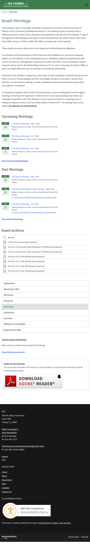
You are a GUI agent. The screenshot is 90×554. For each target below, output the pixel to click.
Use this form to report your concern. (54, 522)
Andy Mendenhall (9, 432)
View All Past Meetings (12, 219)
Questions (9, 312)
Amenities (9, 283)
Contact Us (7, 491)
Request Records (12, 330)
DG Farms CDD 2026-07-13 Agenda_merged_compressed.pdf (35, 212)
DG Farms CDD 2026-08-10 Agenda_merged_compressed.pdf (35, 197)
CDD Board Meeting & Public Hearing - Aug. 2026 (33, 189)
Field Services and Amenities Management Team (23, 446)
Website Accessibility (15, 324)
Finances (8, 300)
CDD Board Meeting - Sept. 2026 (26, 123)
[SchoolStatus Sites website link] (9, 537)
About (4, 476)
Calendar (5, 487)
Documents (7, 479)
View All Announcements (13, 352)
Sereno (5, 456)
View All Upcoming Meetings (15, 161)
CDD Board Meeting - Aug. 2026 (25, 176)
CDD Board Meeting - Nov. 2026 (25, 148)
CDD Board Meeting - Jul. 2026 (25, 204)
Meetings (9, 306)
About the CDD (11, 289)
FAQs (4, 483)
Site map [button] (85, 537)
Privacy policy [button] (74, 537)
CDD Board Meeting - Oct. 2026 (25, 136)
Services (8, 318)
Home (4, 12)
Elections (8, 295)
